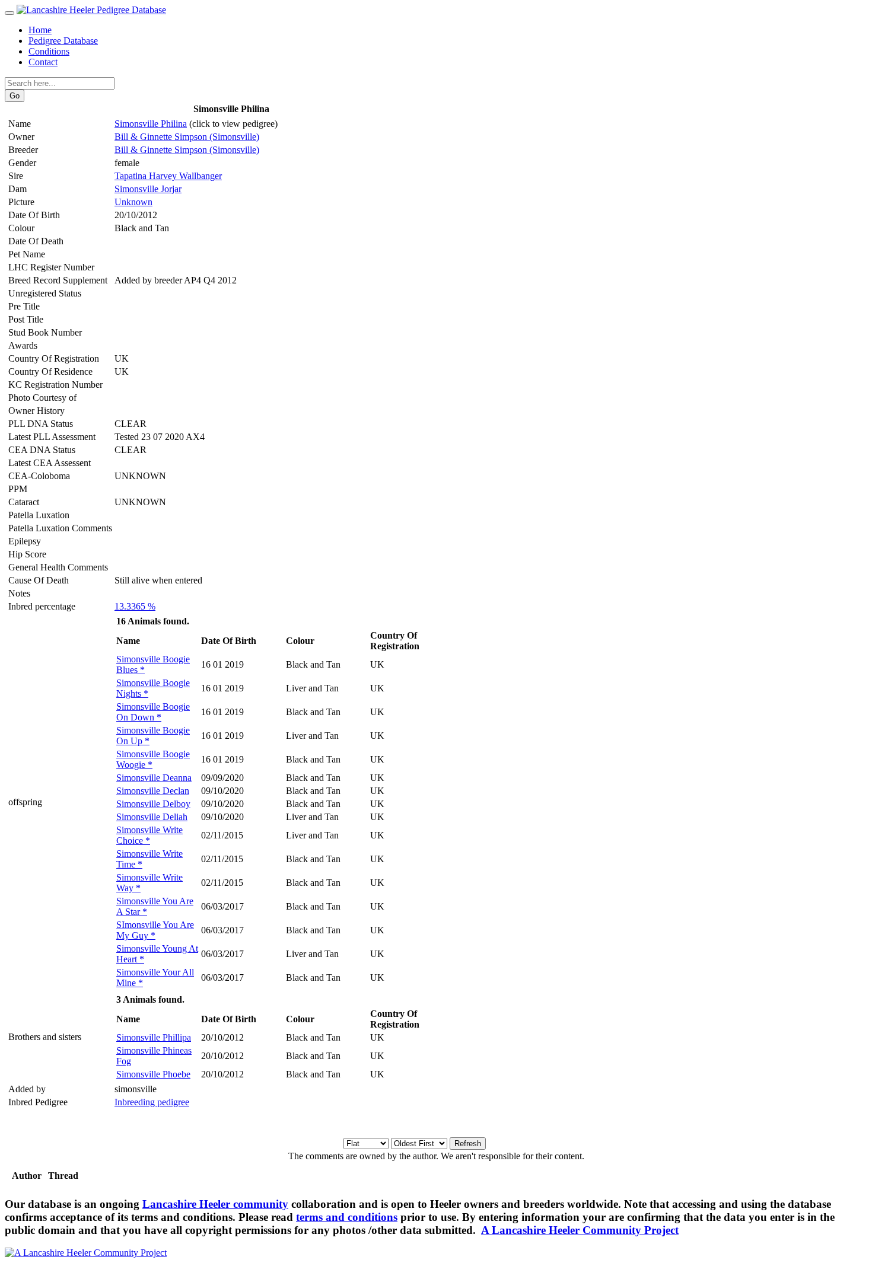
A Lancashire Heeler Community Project (580, 1230)
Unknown (133, 202)
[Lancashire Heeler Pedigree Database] (91, 10)
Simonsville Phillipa (153, 1037)
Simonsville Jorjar (148, 189)
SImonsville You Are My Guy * (155, 930)
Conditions (48, 51)
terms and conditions (346, 1217)
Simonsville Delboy (153, 804)
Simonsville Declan (152, 791)
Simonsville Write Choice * (149, 835)
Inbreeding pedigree (151, 1102)
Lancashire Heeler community (215, 1204)
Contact (43, 62)
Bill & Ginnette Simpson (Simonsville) (186, 137)
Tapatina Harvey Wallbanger (168, 176)
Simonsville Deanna (154, 778)
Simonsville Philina (150, 124)
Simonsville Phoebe (153, 1074)
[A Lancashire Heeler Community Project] (86, 1253)
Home (40, 30)
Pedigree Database (63, 41)
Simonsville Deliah (151, 817)
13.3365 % (134, 606)
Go (14, 95)
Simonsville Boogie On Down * (153, 711)
